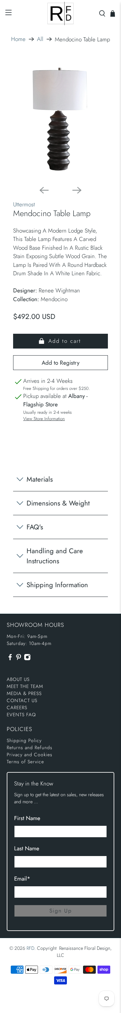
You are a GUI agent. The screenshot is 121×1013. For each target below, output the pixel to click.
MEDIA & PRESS (24, 693)
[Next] (77, 190)
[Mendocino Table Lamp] (60, 119)
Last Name (26, 848)
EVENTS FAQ (21, 714)
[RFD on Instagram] (27, 658)
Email (22, 879)
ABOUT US (18, 679)
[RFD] (60, 13)
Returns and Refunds (29, 747)
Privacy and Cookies (29, 754)
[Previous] (44, 190)
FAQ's (35, 527)
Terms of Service (25, 761)
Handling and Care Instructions (55, 556)
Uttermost (24, 204)
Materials (40, 479)
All (40, 39)
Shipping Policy (24, 740)
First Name (27, 818)
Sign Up (60, 911)
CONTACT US (22, 700)
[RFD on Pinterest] (18, 658)
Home (18, 39)
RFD (30, 948)
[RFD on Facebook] (10, 658)
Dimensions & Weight (58, 503)
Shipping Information (57, 585)
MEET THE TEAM (25, 686)
